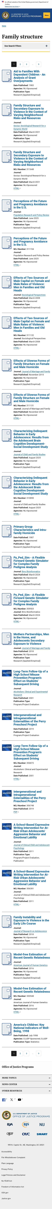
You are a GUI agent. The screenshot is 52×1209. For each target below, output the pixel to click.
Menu (47, 15)
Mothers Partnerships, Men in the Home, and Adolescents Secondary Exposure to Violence (31, 639)
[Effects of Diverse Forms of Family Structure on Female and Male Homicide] (6, 370)
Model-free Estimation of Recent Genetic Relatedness (32, 956)
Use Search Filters (12, 46)
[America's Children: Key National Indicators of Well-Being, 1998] (6, 1034)
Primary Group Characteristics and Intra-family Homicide (30, 530)
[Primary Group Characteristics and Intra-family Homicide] (6, 536)
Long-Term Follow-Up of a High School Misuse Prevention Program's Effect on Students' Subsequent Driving (31, 678)
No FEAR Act (6, 1181)
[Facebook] (4, 1100)
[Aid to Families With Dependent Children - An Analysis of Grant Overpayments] (6, 81)
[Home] (26, 15)
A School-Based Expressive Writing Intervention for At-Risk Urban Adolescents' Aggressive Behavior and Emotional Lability (31, 831)
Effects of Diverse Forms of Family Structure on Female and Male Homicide (32, 364)
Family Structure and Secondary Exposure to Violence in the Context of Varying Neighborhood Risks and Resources (30, 112)
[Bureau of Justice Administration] (10, 1126)
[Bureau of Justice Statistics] (26, 1128)
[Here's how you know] (26, 4)
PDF (15, 812)
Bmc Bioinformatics (31, 571)
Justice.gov (6, 1198)
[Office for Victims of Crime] (26, 1136)
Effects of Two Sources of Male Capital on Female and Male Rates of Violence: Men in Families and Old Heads (32, 284)
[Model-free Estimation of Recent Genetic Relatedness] (6, 964)
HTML (16, 188)
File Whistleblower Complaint (13, 1157)
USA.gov (4, 1193)
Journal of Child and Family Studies (29, 454)
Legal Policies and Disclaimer (13, 1175)
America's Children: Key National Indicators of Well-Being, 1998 (31, 1028)
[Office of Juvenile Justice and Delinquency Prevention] (10, 1136)
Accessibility (6, 1152)
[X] (12, 1100)
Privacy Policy (7, 1169)
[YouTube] (20, 1100)
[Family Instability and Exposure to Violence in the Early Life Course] (6, 927)
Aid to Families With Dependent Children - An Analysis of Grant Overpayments (29, 76)
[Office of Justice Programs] (5, 15)
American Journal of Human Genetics (31, 965)
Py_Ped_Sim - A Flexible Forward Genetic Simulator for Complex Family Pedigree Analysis (31, 562)
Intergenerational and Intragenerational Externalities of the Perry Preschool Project (30, 719)
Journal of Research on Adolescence (30, 931)
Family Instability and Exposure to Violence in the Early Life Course (31, 920)
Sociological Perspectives (34, 295)
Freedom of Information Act (12, 1187)
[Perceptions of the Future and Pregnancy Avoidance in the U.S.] (6, 211)
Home (4, 26)
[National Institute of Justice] (42, 1126)
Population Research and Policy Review (31, 215)
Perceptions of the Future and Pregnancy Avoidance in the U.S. (30, 204)
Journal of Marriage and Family (36, 371)
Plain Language (7, 1163)
